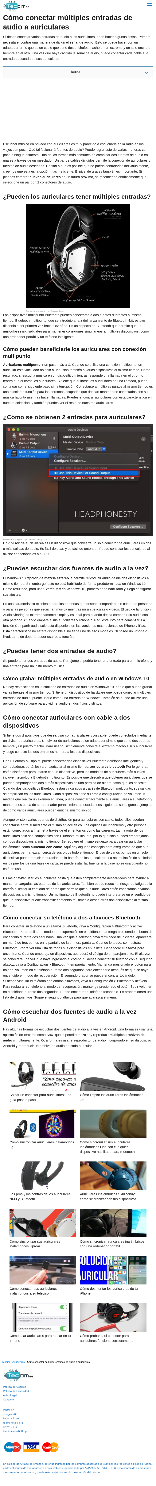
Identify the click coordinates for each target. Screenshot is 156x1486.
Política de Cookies (14, 1386)
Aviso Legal (10, 1395)
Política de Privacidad (16, 1390)
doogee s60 (10, 1414)
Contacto (8, 1399)
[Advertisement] (78, 111)
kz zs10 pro (10, 1426)
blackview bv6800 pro (16, 1431)
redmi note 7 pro (13, 1422)
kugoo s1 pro (11, 1418)
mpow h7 (8, 1409)
